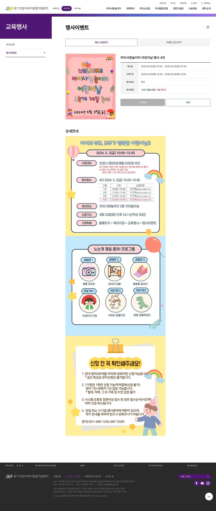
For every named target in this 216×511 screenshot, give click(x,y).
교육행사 (130, 8)
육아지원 (66, 8)
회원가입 (183, 3)
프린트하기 (207, 27)
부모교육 (10, 44)
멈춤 (19, 465)
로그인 (173, 3)
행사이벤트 (11, 52)
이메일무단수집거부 (92, 476)
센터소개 (206, 8)
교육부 (82, 465)
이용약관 (57, 476)
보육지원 (56, 8)
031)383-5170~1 (65, 484)
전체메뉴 (207, 3)
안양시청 (163, 3)
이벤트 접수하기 (174, 42)
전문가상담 (178, 8)
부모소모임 (145, 8)
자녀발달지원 (161, 8)
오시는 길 (109, 476)
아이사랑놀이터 (113, 8)
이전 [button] (17, 465)
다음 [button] (22, 465)
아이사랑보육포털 (155, 465)
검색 (195, 3)
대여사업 (77, 8)
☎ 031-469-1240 (117, 488)
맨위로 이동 (209, 496)
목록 (188, 102)
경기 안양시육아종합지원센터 (27, 7)
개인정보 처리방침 (72, 476)
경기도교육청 (119, 465)
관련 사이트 (186, 476)
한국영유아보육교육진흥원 (45, 465)
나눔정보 (192, 8)
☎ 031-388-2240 (118, 491)
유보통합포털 (192, 465)
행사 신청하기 (101, 42)
